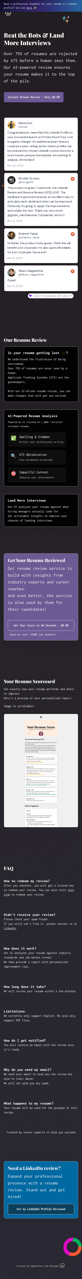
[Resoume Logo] (62, 1265)
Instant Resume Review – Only (34, 97)
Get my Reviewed (41, 1209)
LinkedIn (10, 928)
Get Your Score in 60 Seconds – (41, 625)
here (29, 7)
